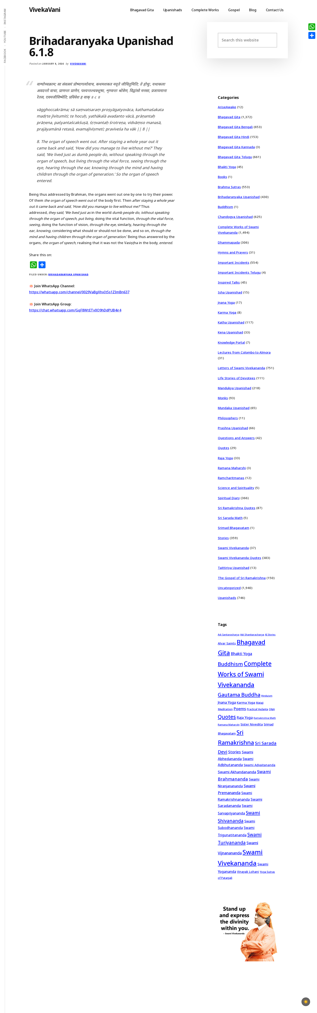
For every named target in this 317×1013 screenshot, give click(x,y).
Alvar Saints (227, 643)
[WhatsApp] (312, 26)
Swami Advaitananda (259, 765)
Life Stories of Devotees (236, 378)
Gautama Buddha (239, 694)
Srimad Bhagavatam (233, 528)
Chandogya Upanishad (235, 216)
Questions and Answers (236, 438)
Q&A (272, 709)
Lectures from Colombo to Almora (244, 352)
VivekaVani (44, 9)
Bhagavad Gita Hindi (233, 137)
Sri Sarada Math (230, 518)
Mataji (260, 703)
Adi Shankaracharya (252, 634)
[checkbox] (305, 1001)
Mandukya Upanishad (234, 388)
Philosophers (228, 418)
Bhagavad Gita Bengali (235, 127)
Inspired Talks (229, 282)
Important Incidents (233, 262)
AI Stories (270, 634)
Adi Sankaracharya (228, 634)
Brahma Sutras (229, 187)
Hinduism (266, 695)
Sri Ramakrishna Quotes (236, 508)
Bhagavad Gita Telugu (235, 157)
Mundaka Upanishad (234, 408)
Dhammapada (229, 242)
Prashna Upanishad (233, 428)
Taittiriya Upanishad (233, 567)
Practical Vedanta (257, 709)
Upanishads (227, 597)
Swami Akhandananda (237, 771)
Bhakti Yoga (227, 167)
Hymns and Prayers (233, 252)
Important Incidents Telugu (239, 272)
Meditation (225, 709)
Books (222, 177)
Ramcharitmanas (231, 478)
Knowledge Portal (231, 342)
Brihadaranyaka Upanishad (68, 274)
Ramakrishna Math (265, 717)
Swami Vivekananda (233, 548)
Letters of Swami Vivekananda (241, 368)
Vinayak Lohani (248, 872)
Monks (223, 398)
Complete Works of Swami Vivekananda (244, 674)
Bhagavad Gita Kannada (236, 147)
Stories (223, 538)
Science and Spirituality (236, 488)
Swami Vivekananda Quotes (239, 558)
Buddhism (225, 207)
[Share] (312, 35)
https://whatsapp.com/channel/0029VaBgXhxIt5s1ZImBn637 (79, 292)
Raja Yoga (225, 458)
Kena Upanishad (230, 332)
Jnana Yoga (226, 302)
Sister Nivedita (251, 724)
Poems (240, 708)
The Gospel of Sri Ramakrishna (242, 578)
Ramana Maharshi (232, 468)
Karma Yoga (227, 312)
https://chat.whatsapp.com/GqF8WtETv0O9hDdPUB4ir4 (75, 310)
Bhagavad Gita (229, 117)
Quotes (223, 448)
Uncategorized (229, 588)
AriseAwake (227, 107)
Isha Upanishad (230, 292)
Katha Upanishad (231, 322)
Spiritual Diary (229, 498)
